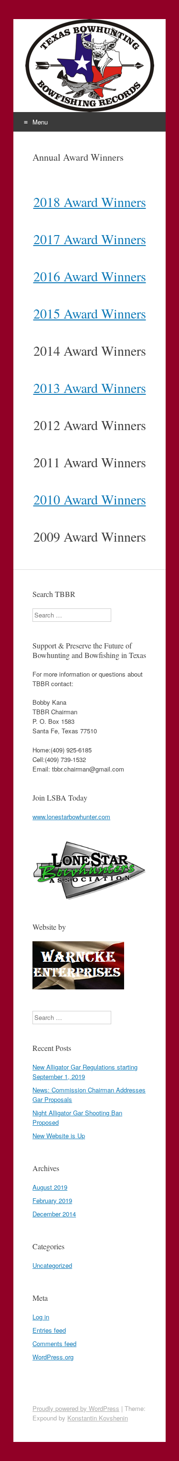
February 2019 (52, 1200)
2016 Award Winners (89, 276)
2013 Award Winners (89, 388)
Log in (40, 1316)
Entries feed (49, 1330)
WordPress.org (53, 1356)
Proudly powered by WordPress (75, 1408)
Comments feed (54, 1343)
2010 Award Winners (89, 499)
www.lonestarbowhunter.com (71, 816)
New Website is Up (58, 1135)
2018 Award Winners (89, 202)
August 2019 (49, 1187)
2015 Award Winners (89, 313)
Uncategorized (52, 1265)
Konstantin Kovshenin (97, 1417)
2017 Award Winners (89, 239)
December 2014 (54, 1213)
